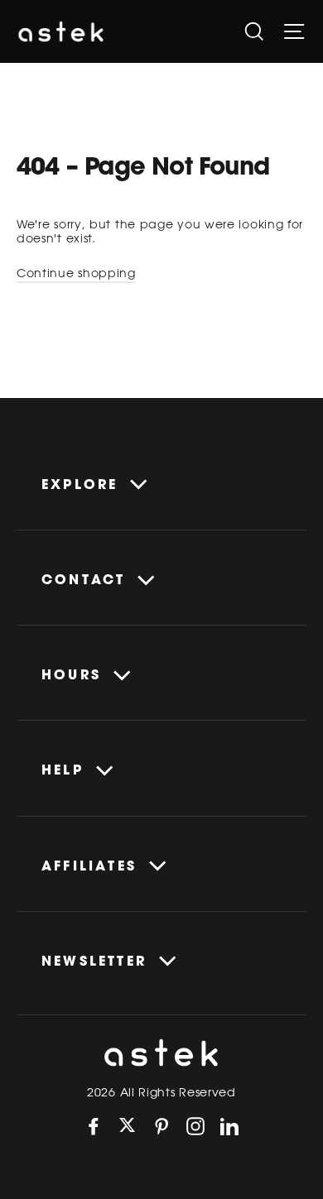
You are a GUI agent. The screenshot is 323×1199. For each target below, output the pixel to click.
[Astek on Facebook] (93, 1126)
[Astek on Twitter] (127, 1126)
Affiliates (89, 865)
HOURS (71, 674)
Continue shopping (76, 273)
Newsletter (94, 961)
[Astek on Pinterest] (161, 1126)
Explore (79, 484)
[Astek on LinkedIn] (229, 1126)
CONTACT (83, 579)
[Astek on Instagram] (195, 1126)
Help (62, 769)
